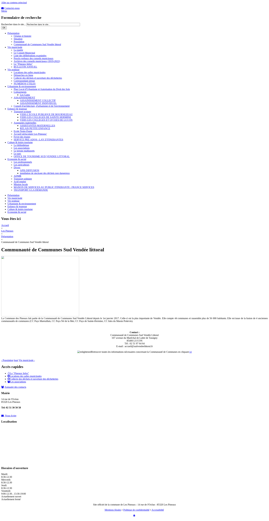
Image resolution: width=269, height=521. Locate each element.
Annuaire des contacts (15, 387)
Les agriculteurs (21, 164)
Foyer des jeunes (22, 136)
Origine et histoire (22, 36)
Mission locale (21, 184)
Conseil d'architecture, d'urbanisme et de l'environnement (42, 106)
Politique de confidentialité (136, 510)
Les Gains (25, 94)
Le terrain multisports (24, 150)
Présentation (13, 33)
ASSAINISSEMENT (24, 97)
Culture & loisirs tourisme (20, 142)
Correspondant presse (24, 80)
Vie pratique (13, 69)
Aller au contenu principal (14, 2)
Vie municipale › (27, 360)
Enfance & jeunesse (17, 108)
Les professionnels (23, 162)
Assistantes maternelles (25, 122)
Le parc (17, 153)
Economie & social (16, 159)
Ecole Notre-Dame (23, 131)
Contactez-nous (12, 8)
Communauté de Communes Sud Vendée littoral (37, 44)
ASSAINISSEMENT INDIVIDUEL (38, 103)
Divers (17, 167)
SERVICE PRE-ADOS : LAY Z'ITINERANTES (38, 139)
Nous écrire (10, 415)
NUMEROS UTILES (24, 83)
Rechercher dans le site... (13, 24)
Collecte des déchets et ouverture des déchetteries (38, 78)
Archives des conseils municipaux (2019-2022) (37, 61)
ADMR (17, 176)
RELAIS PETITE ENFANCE (35, 128)
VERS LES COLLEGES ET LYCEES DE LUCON (46, 120)
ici (190, 352)
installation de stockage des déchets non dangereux (45, 173)
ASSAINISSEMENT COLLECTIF (38, 100)
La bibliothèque (21, 145)
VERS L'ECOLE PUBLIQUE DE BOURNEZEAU (46, 114)
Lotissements (20, 92)
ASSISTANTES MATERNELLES (37, 125)
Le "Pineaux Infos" (23, 64)
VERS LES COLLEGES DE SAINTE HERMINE (45, 117)
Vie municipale (14, 47)
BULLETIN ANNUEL (25, 66)
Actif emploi (20, 181)
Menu (4, 11)
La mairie (18, 50)
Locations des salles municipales (29, 72)
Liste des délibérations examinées (30, 55)
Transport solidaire (23, 178)
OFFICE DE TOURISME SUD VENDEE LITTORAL (42, 156)
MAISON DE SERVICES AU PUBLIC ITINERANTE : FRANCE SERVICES (54, 187)
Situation (18, 38)
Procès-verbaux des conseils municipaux (33, 58)
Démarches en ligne (23, 75)
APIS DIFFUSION (29, 170)
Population (19, 41)
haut (16, 360)
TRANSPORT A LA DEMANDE (31, 190)
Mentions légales (113, 510)
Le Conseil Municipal (24, 52)
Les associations (22, 148)
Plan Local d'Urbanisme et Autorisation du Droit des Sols (42, 89)
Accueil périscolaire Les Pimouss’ (30, 134)
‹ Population (7, 360)
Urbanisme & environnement (21, 86)
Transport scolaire (22, 111)
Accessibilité (157, 510)
